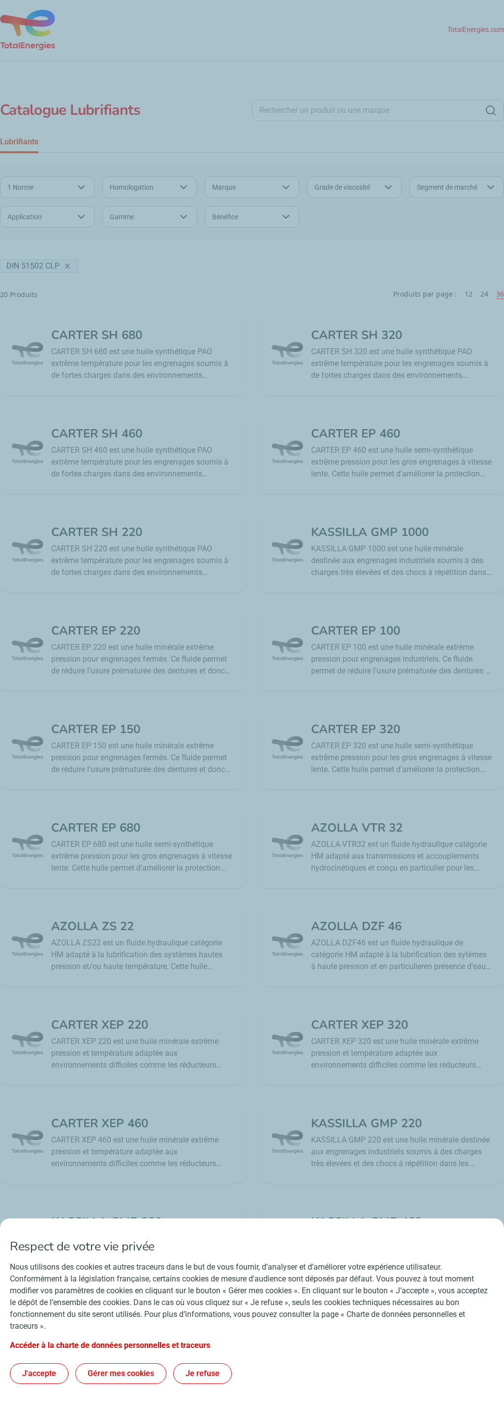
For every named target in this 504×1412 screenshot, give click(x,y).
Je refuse (203, 1373)
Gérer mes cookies (121, 1373)
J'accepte (39, 1373)
